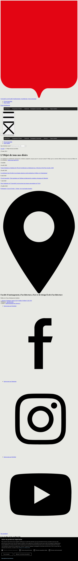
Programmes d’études (17, 108)
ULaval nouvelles (8, 101)
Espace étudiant (53, 108)
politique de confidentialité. (24, 547)
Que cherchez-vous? (5, 146)
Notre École (7, 108)
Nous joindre (7, 102)
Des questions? (4, 533)
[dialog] (39, 549)
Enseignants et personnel (35, 108)
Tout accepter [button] (6, 554)
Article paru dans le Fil (13, 160)
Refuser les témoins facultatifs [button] (23, 554)
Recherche (27, 108)
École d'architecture (5, 105)
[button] (7, 558)
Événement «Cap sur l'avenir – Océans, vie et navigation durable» (16, 188)
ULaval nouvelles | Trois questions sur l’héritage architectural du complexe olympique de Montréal (24, 178)
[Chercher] (1, 134)
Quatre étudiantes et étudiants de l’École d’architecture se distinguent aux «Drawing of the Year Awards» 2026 (27, 168)
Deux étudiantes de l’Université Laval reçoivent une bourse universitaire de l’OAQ (20, 183)
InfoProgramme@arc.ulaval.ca (12, 303)
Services (45, 108)
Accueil (2, 148)
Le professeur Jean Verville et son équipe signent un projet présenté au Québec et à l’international (24, 173)
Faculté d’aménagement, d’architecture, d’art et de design (22, 98)
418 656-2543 (10, 302)
